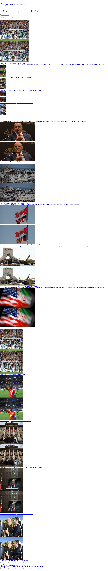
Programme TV (3, 566)
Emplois (12, 566)
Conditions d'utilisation (19, 566)
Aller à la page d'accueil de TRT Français (8, 17)
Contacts (8, 566)
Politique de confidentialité (29, 566)
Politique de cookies (39, 566)
